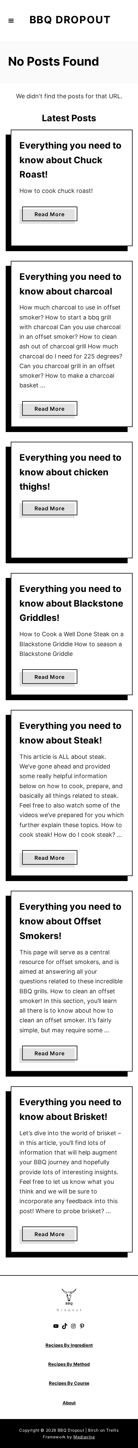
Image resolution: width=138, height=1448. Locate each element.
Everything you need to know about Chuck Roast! (70, 160)
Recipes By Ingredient (69, 1345)
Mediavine (84, 1436)
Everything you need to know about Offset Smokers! (70, 921)
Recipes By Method (69, 1364)
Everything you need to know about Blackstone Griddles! (71, 603)
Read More (51, 216)
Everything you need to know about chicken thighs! (70, 472)
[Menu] (11, 20)
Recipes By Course (69, 1383)
